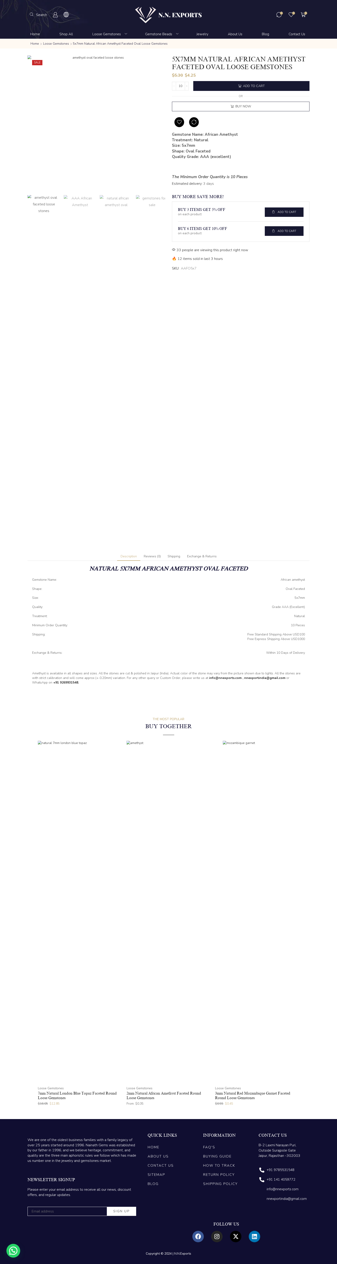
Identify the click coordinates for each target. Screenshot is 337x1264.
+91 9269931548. (66, 682)
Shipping (174, 556)
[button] (38, 14)
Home (34, 43)
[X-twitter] (235, 1236)
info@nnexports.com (225, 678)
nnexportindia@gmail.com (264, 678)
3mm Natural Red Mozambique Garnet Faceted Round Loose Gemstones (252, 1095)
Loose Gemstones (56, 43)
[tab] (128, 556)
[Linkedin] (254, 1236)
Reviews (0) (152, 556)
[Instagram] (217, 1236)
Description (129, 556)
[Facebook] (198, 1236)
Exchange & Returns (202, 556)
